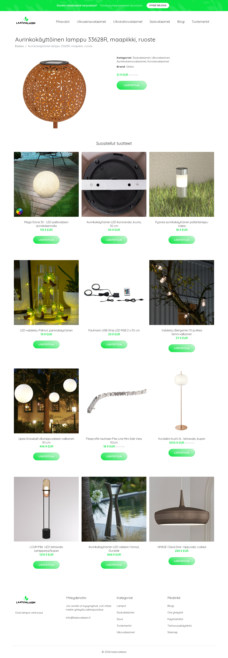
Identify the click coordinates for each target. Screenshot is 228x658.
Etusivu (19, 46)
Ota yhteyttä (175, 612)
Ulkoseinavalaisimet (91, 22)
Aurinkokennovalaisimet (131, 61)
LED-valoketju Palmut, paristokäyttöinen (46, 330)
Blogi (181, 22)
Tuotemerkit (200, 22)
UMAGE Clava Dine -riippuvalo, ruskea (181, 547)
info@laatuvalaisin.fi (78, 617)
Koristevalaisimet (158, 61)
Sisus (120, 619)
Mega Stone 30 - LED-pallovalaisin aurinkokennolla (46, 224)
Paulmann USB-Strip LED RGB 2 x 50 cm (114, 330)
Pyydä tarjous (157, 5)
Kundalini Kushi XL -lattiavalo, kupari (181, 439)
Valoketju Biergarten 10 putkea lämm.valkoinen (181, 332)
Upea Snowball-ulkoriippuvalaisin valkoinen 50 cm (46, 440)
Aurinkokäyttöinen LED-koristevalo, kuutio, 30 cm (114, 224)
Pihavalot (63, 22)
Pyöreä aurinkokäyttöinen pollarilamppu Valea (181, 224)
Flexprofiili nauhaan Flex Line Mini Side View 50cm (114, 440)
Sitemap (172, 632)
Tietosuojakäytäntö (179, 625)
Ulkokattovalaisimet (127, 22)
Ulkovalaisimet (161, 57)
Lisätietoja (131, 85)
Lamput (121, 606)
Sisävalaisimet (160, 22)
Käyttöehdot (175, 619)
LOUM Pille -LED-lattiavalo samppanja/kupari (46, 548)
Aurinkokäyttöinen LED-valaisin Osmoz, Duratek (114, 548)
